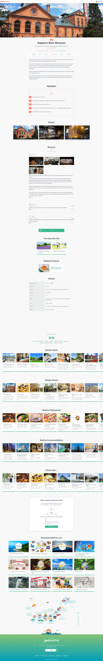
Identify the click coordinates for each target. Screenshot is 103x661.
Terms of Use (51, 655)
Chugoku (39, 613)
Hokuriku (51, 609)
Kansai (45, 611)
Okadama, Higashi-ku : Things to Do (61, 341)
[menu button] (101, 1)
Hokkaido (48, 71)
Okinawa (28, 607)
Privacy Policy (58, 655)
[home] (5, 2)
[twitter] (53, 338)
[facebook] (50, 338)
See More (72, 156)
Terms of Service (44, 655)
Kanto (62, 618)
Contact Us (65, 655)
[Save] (101, 38)
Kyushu (29, 614)
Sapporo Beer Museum (61, 50)
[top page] (33, 341)
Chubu (51, 622)
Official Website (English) (50, 309)
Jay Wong (33, 204)
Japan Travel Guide (39, 341)
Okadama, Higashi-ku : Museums (46, 342)
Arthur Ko (33, 216)
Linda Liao (33, 154)
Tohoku (64, 609)
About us (37, 655)
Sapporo (34, 77)
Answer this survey (51, 526)
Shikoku (40, 622)
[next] (102, 362)
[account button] (99, 1)
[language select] (96, 1)
